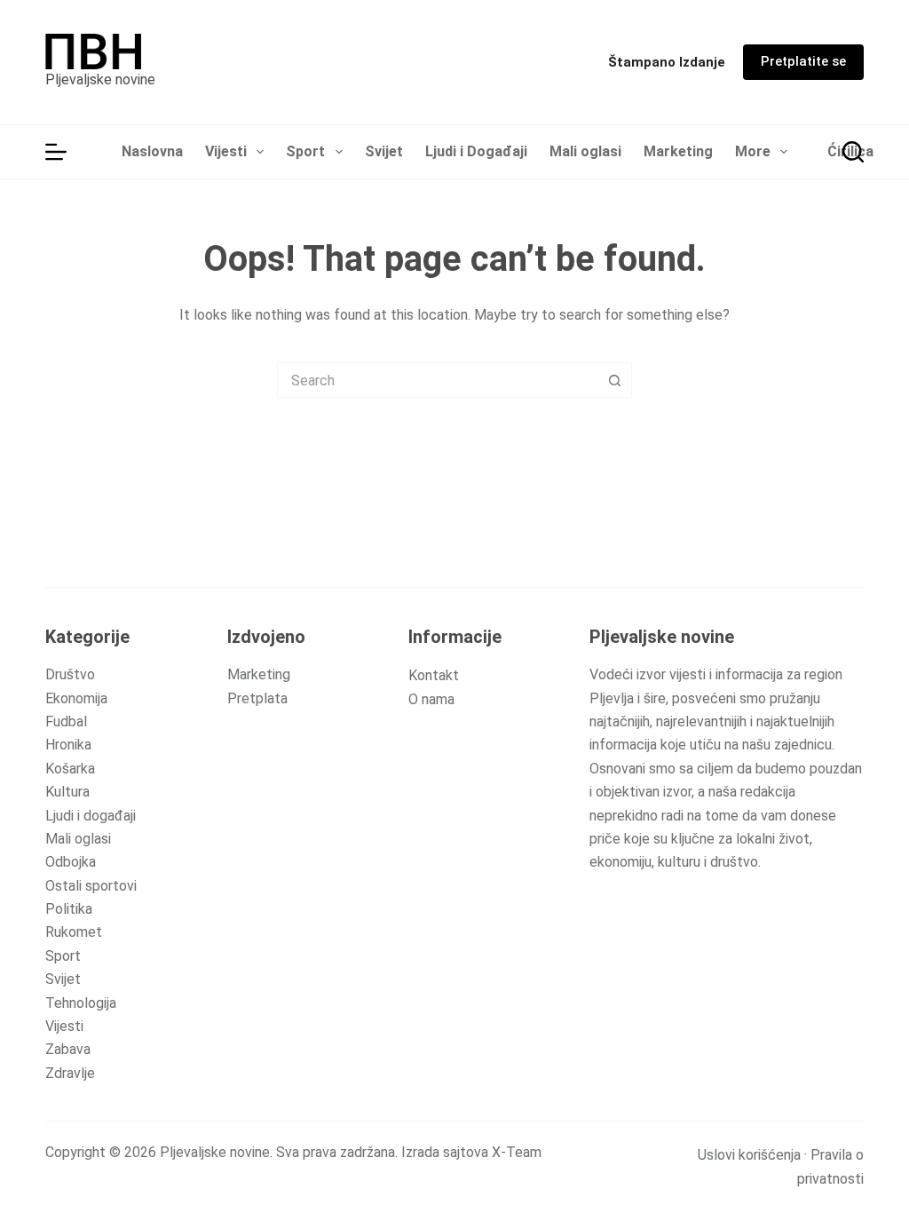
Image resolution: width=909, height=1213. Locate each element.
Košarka (70, 768)
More (753, 151)
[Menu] (56, 152)
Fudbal (66, 721)
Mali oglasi (585, 151)
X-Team (516, 1152)
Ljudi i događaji (90, 815)
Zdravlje (70, 1073)
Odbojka (70, 861)
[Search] (853, 152)
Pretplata (257, 698)
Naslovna (152, 151)
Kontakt (433, 675)
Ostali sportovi (91, 885)
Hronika (68, 744)
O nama (431, 699)
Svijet (384, 151)
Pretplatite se (803, 61)
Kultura (67, 791)
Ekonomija (76, 698)
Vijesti (226, 151)
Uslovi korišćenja (749, 1154)
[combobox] (437, 380)
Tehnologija (80, 1003)
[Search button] (614, 380)
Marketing (678, 151)
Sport (305, 151)
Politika (68, 908)
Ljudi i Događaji (476, 151)
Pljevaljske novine (100, 79)
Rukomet (73, 932)
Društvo (70, 674)
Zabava (68, 1049)
